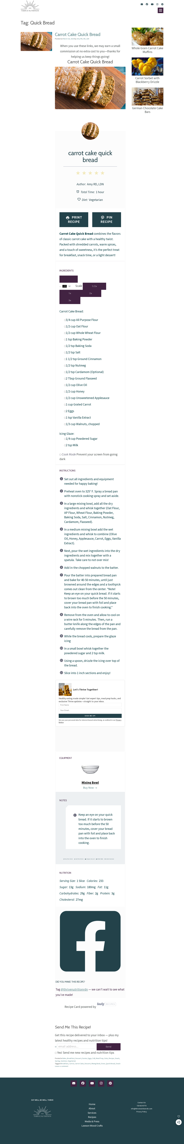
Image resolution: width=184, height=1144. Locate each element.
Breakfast (70, 1058)
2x (90, 293)
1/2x (94, 286)
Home (92, 1104)
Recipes (92, 1117)
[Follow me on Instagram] (157, 4)
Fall (94, 1058)
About (92, 1108)
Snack (117, 1058)
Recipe (111, 1058)
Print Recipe (75, 219)
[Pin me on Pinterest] (162, 4)
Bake (102, 859)
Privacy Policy (141, 1112)
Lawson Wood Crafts (92, 1125)
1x (70, 293)
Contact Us (142, 1102)
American (111, 859)
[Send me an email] (142, 4)
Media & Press (92, 1121)
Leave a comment (61, 1066)
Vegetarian (96, 200)
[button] (160, 10)
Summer (64, 1061)
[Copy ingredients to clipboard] (68, 279)
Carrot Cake (79, 1063)
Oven (103, 1063)
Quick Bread (110, 1063)
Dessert (93, 859)
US (64, 286)
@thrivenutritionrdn (74, 989)
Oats (106, 1058)
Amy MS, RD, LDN (83, 39)
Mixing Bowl (90, 782)
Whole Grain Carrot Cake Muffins (147, 50)
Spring (57, 1061)
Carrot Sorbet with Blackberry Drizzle (147, 80)
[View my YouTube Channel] (152, 4)
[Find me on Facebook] (147, 4)
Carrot (71, 1063)
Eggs (90, 1058)
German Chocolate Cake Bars (147, 110)
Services (92, 1112)
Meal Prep (99, 1058)
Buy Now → (90, 787)
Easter (84, 1058)
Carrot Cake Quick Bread (77, 34)
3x (70, 300)
